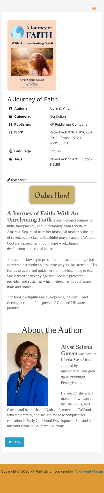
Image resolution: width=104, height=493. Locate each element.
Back (16, 442)
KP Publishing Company (68, 124)
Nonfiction (58, 116)
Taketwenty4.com (89, 471)
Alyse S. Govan (61, 109)
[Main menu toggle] (94, 8)
